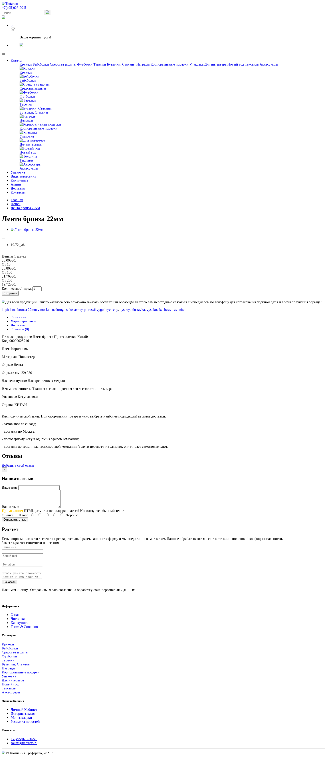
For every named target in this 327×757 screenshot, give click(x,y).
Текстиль (252, 64)
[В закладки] (3, 238)
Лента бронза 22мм (25, 208)
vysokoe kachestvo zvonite (165, 310)
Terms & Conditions (25, 627)
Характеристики (23, 321)
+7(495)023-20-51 (24, 739)
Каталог (17, 60)
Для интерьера (215, 64)
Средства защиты (63, 64)
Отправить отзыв (15, 519)
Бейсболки (41, 64)
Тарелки (100, 64)
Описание (18, 317)
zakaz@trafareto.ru (24, 743)
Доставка (18, 188)
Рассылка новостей (25, 721)
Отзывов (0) (20, 329)
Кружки (26, 64)
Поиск (15, 204)
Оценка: (8, 515)
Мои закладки (21, 717)
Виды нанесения (23, 176)
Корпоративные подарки (170, 64)
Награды (143, 64)
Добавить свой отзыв (18, 465)
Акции (16, 184)
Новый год (236, 64)
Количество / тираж (17, 288)
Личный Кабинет (24, 709)
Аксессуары (269, 64)
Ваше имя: (10, 487)
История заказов (23, 713)
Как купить (19, 180)
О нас (15, 615)
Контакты (18, 192)
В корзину (10, 293)
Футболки (85, 64)
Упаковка (196, 64)
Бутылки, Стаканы (121, 64)
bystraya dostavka (132, 310)
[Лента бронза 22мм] (27, 230)
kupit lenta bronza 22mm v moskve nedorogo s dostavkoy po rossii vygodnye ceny (60, 310)
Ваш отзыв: (10, 507)
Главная (17, 200)
